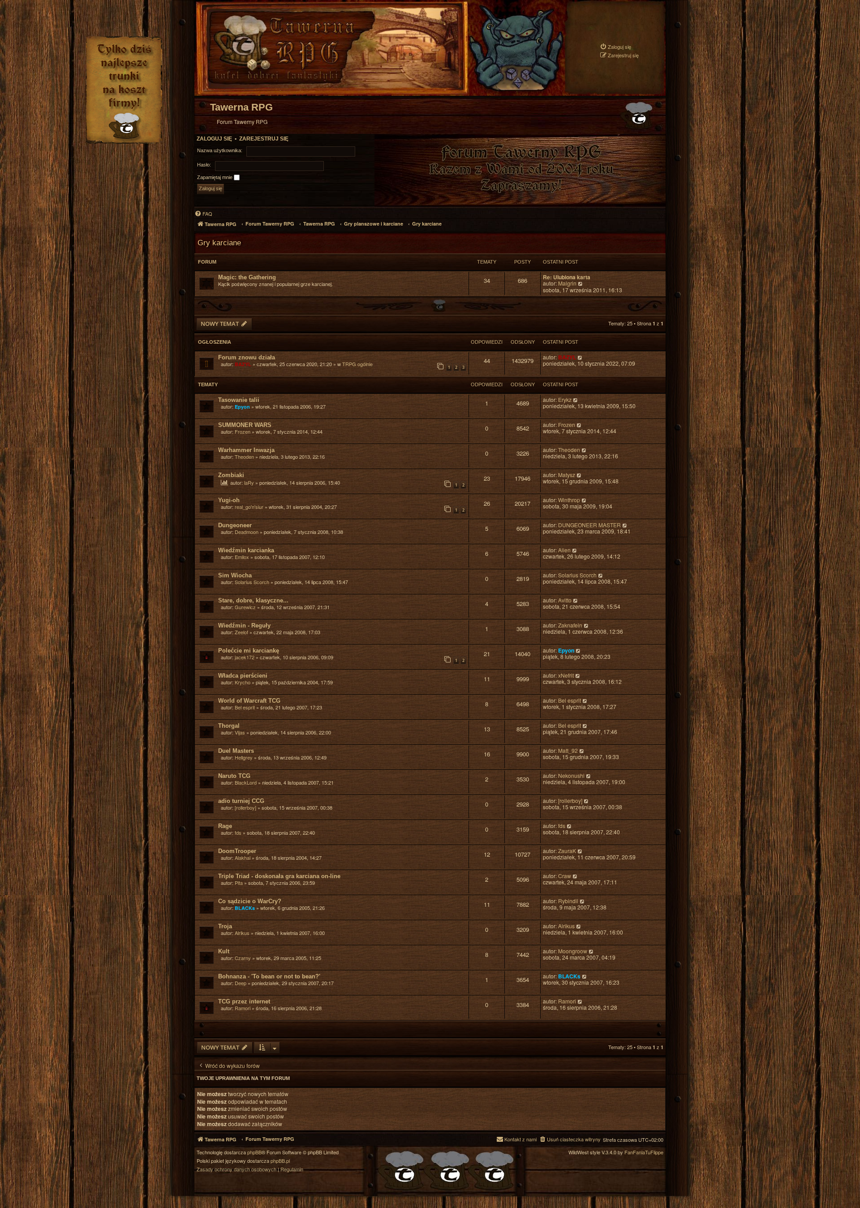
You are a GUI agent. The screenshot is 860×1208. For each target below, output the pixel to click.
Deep (240, 982)
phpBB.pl (280, 1161)
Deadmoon (246, 531)
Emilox (242, 556)
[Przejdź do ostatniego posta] (580, 357)
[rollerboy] (245, 807)
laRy (249, 482)
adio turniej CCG (241, 801)
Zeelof (241, 632)
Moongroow (572, 951)
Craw (564, 876)
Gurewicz (245, 606)
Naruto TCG (234, 776)
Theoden (244, 456)
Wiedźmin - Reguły (244, 625)
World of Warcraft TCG (249, 700)
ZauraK (567, 851)
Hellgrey (244, 757)
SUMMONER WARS (244, 425)
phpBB (254, 1152)
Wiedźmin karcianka (246, 550)
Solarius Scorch (252, 581)
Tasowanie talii (238, 400)
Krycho (242, 682)
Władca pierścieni (242, 675)
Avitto (565, 600)
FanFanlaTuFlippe (643, 1152)
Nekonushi (571, 776)
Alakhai (242, 857)
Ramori (242, 1008)
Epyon (242, 406)
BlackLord (246, 782)
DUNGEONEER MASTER (589, 525)
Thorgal (229, 725)
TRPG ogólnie (357, 363)
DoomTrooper (237, 851)
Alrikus (242, 932)
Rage (225, 826)
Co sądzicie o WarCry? (249, 901)
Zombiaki (231, 475)
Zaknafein (570, 625)
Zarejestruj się (263, 138)
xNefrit (566, 675)
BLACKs (245, 908)
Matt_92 (568, 750)
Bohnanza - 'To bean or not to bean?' (269, 976)
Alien (564, 550)
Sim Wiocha (235, 575)
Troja (225, 926)
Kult (223, 951)
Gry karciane (219, 243)
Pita (239, 882)
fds (238, 832)
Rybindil (568, 901)
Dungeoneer (235, 525)
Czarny (243, 957)
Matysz (566, 475)
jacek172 (244, 657)
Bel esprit (245, 707)
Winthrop (569, 500)
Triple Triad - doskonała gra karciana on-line (279, 876)
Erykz (565, 400)
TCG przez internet (244, 1001)
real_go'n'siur (249, 506)
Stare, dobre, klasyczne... (253, 600)
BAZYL (243, 364)
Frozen (242, 431)
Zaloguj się (214, 138)
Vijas (240, 732)
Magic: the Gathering (247, 277)
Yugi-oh (229, 500)
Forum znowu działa (246, 357)
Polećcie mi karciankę (248, 650)
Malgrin (567, 283)
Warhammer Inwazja (246, 450)
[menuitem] (615, 47)
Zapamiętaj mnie (215, 177)
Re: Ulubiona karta (566, 277)
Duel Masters (236, 750)
